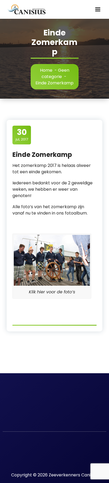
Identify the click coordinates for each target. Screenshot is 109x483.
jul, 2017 (22, 134)
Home (46, 70)
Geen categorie (55, 73)
